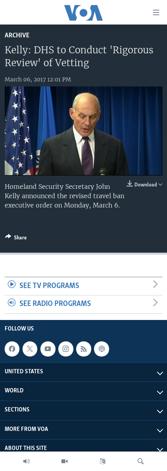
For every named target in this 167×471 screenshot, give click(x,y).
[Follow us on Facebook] (12, 348)
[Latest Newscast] (26, 461)
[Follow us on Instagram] (65, 348)
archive (17, 35)
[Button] (16, 239)
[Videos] (64, 461)
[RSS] (83, 348)
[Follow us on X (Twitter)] (30, 348)
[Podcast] (101, 348)
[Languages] (102, 461)
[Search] (140, 461)
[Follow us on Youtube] (47, 348)
